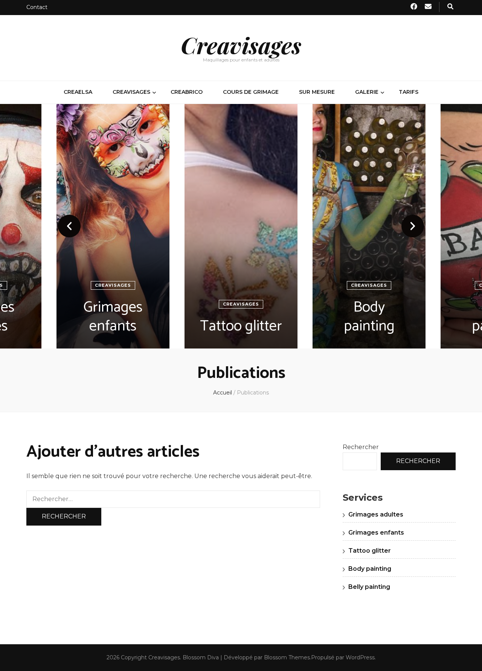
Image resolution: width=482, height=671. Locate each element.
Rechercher (361, 447)
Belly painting (369, 586)
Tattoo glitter (241, 326)
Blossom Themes (287, 657)
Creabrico (187, 92)
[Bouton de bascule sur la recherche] (450, 7)
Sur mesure (317, 92)
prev (69, 226)
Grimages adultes (375, 514)
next (412, 226)
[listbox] (241, 226)
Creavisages (241, 45)
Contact (36, 7)
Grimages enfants (113, 317)
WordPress (360, 657)
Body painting (369, 317)
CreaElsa (78, 92)
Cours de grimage (251, 92)
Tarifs (408, 92)
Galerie (366, 92)
